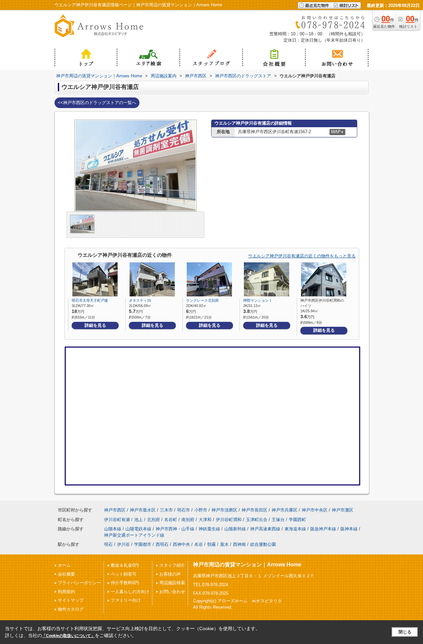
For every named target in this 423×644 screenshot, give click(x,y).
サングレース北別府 (202, 300)
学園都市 (142, 544)
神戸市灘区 (342, 510)
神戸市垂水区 (143, 510)
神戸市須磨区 (224, 510)
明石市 (183, 510)
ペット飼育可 (123, 574)
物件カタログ (71, 609)
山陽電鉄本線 (138, 528)
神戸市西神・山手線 (175, 528)
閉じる (405, 631)
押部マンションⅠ (257, 300)
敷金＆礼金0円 (125, 565)
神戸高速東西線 (265, 528)
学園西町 (297, 519)
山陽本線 (112, 528)
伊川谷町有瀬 (117, 519)
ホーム (64, 565)
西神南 (239, 544)
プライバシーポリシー (79, 582)
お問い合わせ (172, 591)
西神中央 (181, 544)
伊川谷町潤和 (229, 519)
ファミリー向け (126, 600)
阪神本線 (349, 528)
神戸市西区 (115, 510)
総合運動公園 (263, 544)
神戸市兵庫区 (284, 510)
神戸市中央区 (314, 510)
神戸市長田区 (254, 510)
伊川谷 (123, 544)
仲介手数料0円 (125, 582)
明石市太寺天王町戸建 (90, 300)
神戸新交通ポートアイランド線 (134, 535)
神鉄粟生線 (209, 528)
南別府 (187, 519)
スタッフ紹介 (172, 565)
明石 (108, 544)
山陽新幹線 (235, 528)
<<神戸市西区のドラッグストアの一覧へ (97, 102)
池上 (138, 519)
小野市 (200, 510)
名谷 (198, 544)
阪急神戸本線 (323, 528)
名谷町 (170, 519)
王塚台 (278, 519)
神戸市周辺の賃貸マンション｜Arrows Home (247, 564)
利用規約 (66, 591)
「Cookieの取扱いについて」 (68, 635)
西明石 (162, 544)
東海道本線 (295, 528)
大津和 (205, 519)
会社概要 (66, 574)
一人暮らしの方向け (130, 591)
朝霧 (211, 544)
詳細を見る (95, 325)
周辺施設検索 (172, 582)
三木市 (166, 510)
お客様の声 (170, 574)
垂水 (224, 544)
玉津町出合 (256, 519)
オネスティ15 (140, 300)
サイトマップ (71, 600)
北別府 (153, 519)
